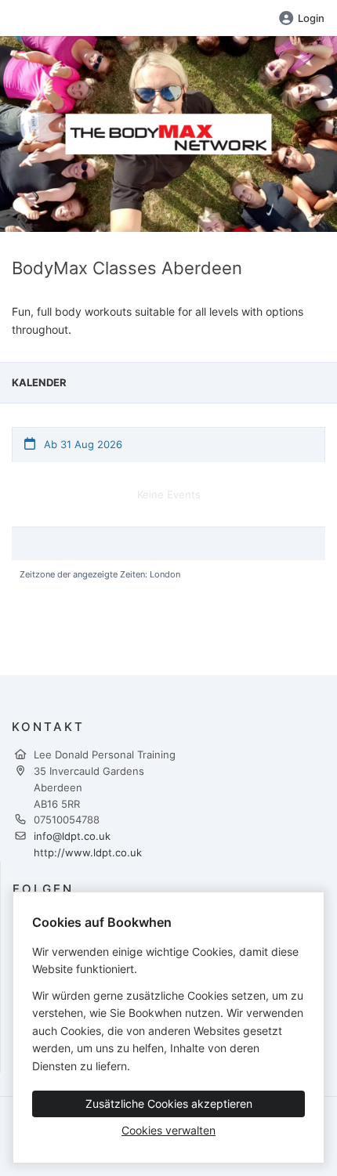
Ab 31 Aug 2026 (81, 444)
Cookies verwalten (168, 1130)
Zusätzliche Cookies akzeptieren (168, 1103)
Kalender (39, 382)
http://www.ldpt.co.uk (88, 852)
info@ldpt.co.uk (72, 836)
